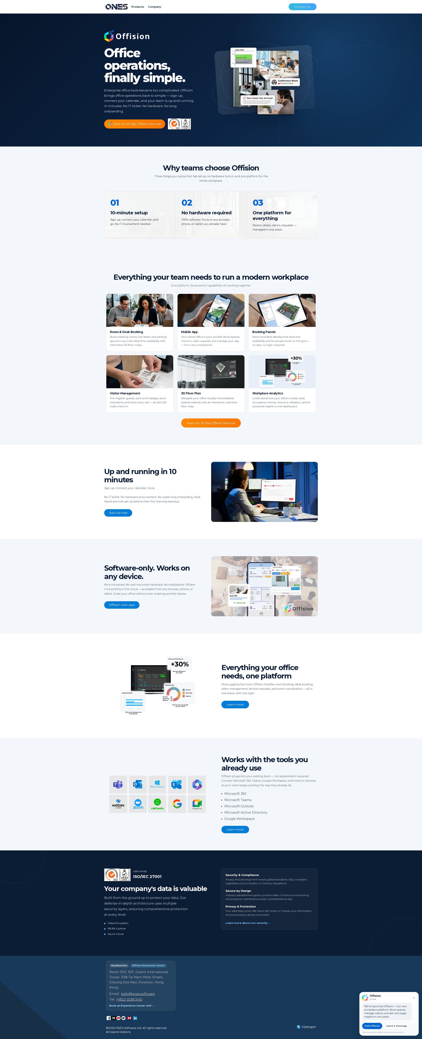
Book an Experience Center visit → (131, 1005)
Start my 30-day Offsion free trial (211, 423)
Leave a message (396, 1025)
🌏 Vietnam (306, 1027)
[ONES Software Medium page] (113, 1018)
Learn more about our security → (248, 922)
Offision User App (122, 605)
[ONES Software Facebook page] (108, 1018)
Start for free (118, 512)
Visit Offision (372, 1025)
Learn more (235, 704)
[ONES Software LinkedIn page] (135, 1018)
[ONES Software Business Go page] (129, 1018)
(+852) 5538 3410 (129, 999)
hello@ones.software (138, 994)
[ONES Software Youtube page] (118, 1018)
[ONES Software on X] (123, 1018)
